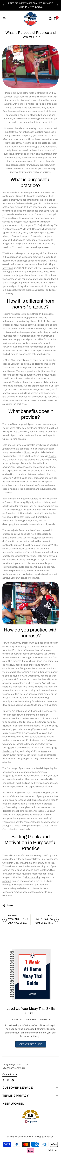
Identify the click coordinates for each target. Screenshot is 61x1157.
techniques (32, 211)
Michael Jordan (10, 328)
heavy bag (7, 268)
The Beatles (34, 481)
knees (44, 751)
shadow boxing (32, 877)
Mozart (27, 452)
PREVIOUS (12, 916)
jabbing (29, 271)
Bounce (52, 456)
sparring (6, 881)
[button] (30, 1116)
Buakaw (12, 498)
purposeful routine (16, 290)
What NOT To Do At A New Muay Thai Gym (18, 923)
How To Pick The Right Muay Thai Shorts (43, 923)
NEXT (50, 916)
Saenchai (26, 498)
